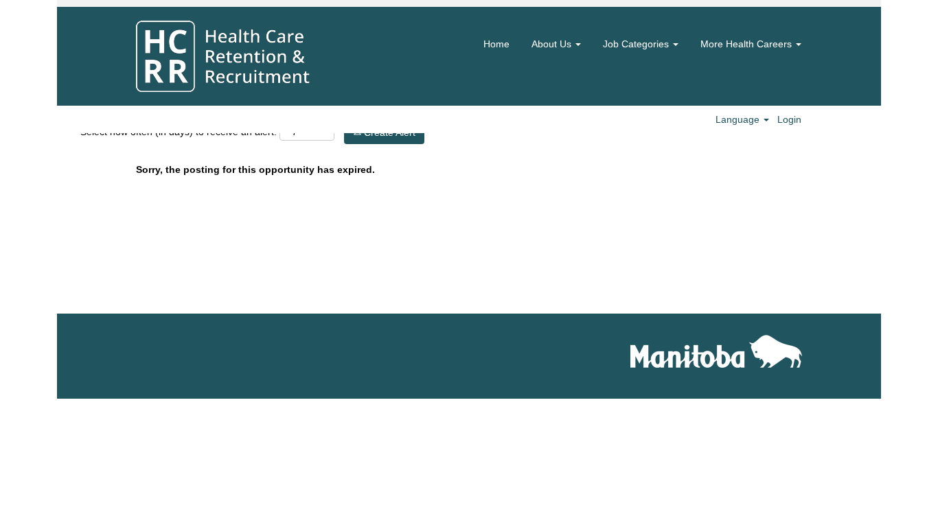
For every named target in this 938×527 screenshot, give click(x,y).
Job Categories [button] (637, 43)
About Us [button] (552, 43)
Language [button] (739, 119)
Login (789, 119)
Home (496, 43)
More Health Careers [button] (747, 43)
